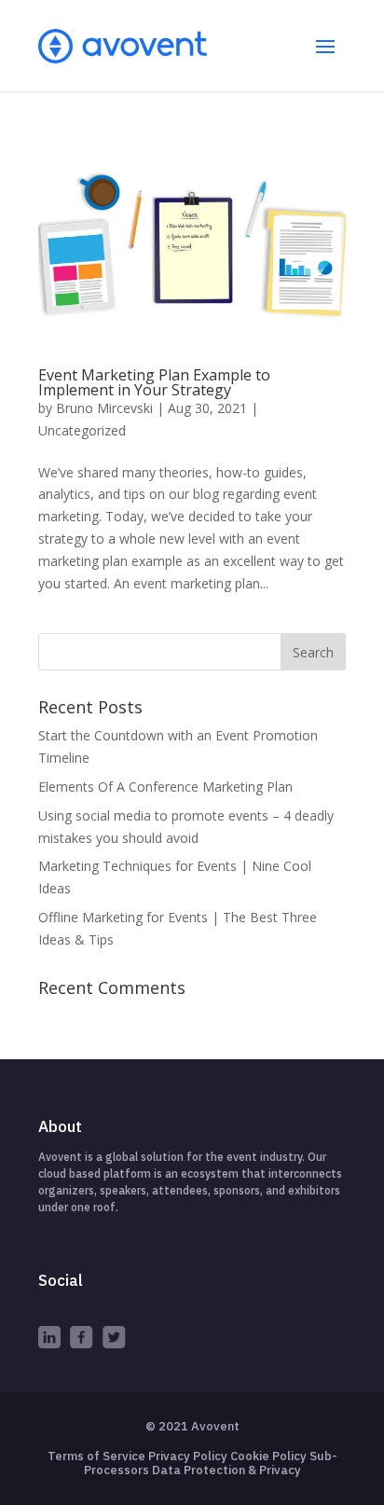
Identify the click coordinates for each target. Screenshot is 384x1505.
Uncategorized (82, 430)
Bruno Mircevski (104, 408)
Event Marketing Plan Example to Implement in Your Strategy (154, 382)
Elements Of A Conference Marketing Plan (165, 786)
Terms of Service (96, 1456)
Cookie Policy (268, 1456)
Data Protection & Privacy (226, 1470)
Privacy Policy (187, 1456)
